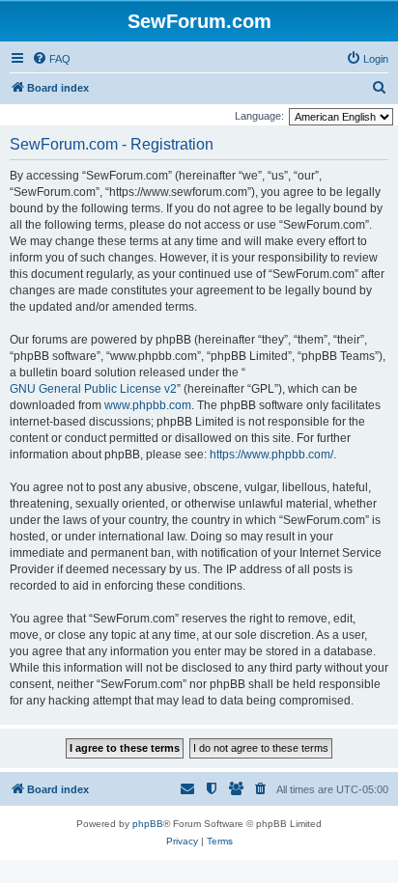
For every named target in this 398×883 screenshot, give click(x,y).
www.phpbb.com (147, 405)
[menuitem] (51, 58)
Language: (259, 116)
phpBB (147, 823)
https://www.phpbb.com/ (271, 454)
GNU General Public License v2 (93, 389)
